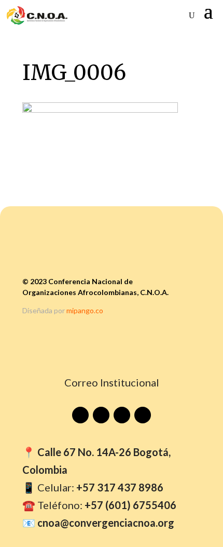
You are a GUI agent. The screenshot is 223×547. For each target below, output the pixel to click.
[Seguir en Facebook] (101, 415)
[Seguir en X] (142, 415)
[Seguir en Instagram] (122, 415)
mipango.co (84, 310)
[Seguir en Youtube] (80, 415)
